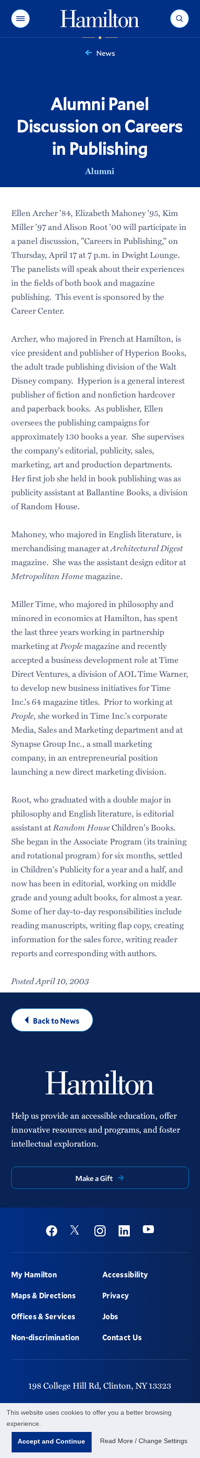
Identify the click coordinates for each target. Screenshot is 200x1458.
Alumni (99, 171)
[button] (20, 18)
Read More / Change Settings (143, 1440)
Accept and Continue (51, 1441)
